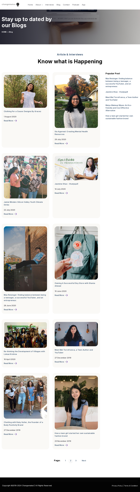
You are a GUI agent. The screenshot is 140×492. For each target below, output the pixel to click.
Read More (8, 121)
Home (30, 5)
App (83, 5)
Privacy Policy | (118, 486)
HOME (4, 32)
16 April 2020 (9, 359)
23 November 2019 (63, 441)
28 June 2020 (10, 305)
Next (84, 460)
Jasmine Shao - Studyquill (66, 184)
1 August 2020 (10, 117)
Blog (58, 5)
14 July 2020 (60, 189)
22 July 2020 (9, 210)
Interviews (49, 5)
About (38, 5)
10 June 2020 (60, 291)
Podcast (75, 5)
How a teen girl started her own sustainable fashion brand (119, 117)
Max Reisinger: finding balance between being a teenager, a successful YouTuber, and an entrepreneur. (25, 297)
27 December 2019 (63, 358)
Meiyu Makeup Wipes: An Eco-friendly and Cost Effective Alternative (119, 108)
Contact (66, 5)
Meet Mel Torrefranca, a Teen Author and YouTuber (122, 98)
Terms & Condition (131, 486)
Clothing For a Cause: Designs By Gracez (22, 111)
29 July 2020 (60, 139)
